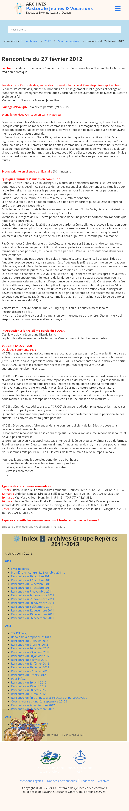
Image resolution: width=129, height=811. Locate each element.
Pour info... (18, 679)
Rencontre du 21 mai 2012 (28, 694)
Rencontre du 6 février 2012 (29, 660)
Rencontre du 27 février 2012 (30, 671)
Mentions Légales (31, 781)
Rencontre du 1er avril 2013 (29, 728)
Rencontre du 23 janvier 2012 (30, 652)
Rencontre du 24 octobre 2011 (31, 584)
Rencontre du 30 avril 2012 (28, 690)
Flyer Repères (20, 569)
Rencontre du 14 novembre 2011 (32, 595)
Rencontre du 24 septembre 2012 (33, 705)
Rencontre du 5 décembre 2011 (31, 606)
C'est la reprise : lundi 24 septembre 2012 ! (39, 701)
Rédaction (87, 781)
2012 (8, 625)
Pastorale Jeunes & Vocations (59, 6)
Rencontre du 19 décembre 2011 (32, 614)
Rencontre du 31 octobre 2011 (31, 588)
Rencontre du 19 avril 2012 (28, 682)
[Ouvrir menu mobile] (118, 8)
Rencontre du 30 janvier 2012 (30, 656)
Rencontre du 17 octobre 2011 (31, 580)
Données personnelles (62, 781)
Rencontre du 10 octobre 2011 (31, 576)
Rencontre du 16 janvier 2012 (30, 648)
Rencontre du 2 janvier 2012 (29, 641)
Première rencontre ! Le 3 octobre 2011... (38, 572)
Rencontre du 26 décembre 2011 (32, 618)
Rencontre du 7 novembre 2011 (32, 591)
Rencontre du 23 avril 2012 (28, 686)
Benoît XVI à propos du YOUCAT (32, 637)
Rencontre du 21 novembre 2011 (32, 599)
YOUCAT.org (19, 633)
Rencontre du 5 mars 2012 (28, 675)
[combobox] (64, 29)
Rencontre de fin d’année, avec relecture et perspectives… (49, 697)
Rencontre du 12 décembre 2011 (32, 610)
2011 (8, 561)
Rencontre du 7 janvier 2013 (29, 724)
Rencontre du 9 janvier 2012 (29, 644)
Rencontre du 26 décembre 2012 (32, 709)
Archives (103, 781)
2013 (8, 716)
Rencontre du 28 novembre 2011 (32, 603)
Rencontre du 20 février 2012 (30, 667)
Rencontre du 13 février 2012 (30, 663)
